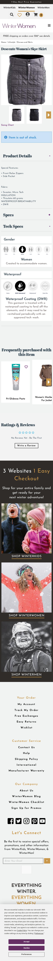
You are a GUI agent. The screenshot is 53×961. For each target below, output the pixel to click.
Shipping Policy (26, 759)
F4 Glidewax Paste (15, 399)
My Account (26, 704)
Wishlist (27, 728)
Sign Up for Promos (26, 808)
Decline (27, 948)
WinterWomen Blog (26, 796)
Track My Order (27, 710)
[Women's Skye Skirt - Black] (34, 113)
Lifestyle (11, 42)
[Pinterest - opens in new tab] (34, 822)
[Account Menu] (27, 15)
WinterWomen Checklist (26, 802)
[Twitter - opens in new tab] (18, 822)
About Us (26, 790)
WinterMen (43, 7)
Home (3, 42)
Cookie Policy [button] (22, 931)
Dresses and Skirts (25, 42)
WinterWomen (26, 7)
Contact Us (26, 747)
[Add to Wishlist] (26, 365)
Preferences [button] (38, 933)
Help (26, 753)
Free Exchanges (26, 716)
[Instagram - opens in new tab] (26, 822)
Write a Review (26, 446)
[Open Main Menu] (44, 25)
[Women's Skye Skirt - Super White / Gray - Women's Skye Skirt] (16, 113)
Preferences (26, 954)
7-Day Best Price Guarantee (26, 2)
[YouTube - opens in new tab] (42, 822)
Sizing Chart (7, 125)
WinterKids (9, 7)
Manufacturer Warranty (27, 771)
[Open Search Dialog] (11, 15)
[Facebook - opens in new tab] (11, 822)
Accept (27, 942)
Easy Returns (26, 722)
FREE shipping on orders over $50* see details (26, 36)
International (26, 765)
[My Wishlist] (19, 15)
